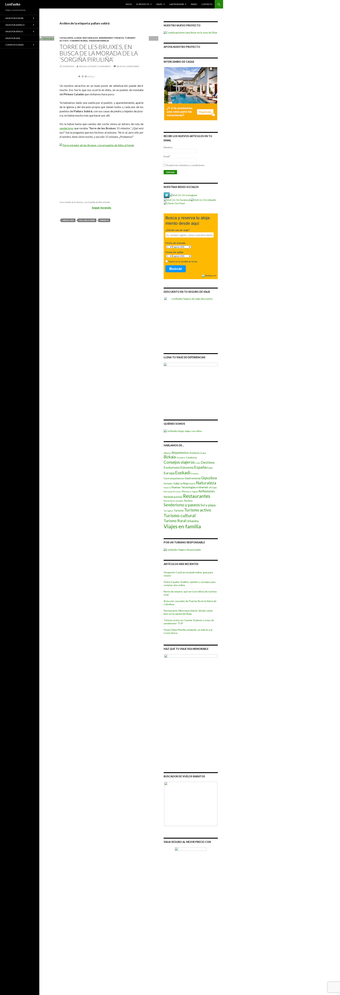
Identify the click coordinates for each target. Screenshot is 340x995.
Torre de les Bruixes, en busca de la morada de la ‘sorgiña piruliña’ (99, 53)
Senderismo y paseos (111, 37)
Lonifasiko (12, 4)
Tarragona (168, 511)
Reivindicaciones (173, 496)
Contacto (207, 4)
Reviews (188, 500)
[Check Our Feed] (174, 203)
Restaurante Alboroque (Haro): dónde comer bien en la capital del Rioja (188, 612)
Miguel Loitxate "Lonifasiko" (95, 66)
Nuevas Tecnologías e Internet (189, 487)
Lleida (78, 37)
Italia (176, 483)
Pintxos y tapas (190, 491)
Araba (203, 453)
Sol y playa (208, 505)
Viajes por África (14, 31)
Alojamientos (180, 452)
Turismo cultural (180, 515)
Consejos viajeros (179, 462)
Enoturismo (172, 467)
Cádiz (197, 463)
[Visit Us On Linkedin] (203, 199)
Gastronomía (176, 4)
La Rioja (184, 483)
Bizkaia (170, 456)
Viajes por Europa (14, 18)
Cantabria (180, 457)
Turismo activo (197, 509)
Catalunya (66, 37)
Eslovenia (187, 467)
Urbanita (192, 521)
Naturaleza (90, 37)
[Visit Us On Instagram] (183, 194)
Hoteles (168, 483)
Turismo (179, 510)
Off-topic (213, 487)
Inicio (129, 4)
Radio (194, 4)
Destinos (208, 462)
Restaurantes (196, 496)
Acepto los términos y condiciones (185, 165)
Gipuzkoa (209, 478)
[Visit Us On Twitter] (166, 194)
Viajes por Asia (12, 38)
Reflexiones (207, 491)
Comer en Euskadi (14, 45)
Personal (168, 491)
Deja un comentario (128, 66)
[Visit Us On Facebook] (177, 199)
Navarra (167, 487)
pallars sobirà (87, 220)
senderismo (66, 128)
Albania (167, 453)
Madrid (192, 483)
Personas (177, 491)
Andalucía (194, 452)
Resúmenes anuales (173, 500)
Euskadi (182, 472)
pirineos (104, 220)
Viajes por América (14, 25)
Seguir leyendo (101, 207)
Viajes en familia (99, 40)
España (200, 467)
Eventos (195, 473)
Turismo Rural (78, 40)
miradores (68, 220)
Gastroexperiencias (174, 478)
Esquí (209, 467)
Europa (169, 473)
